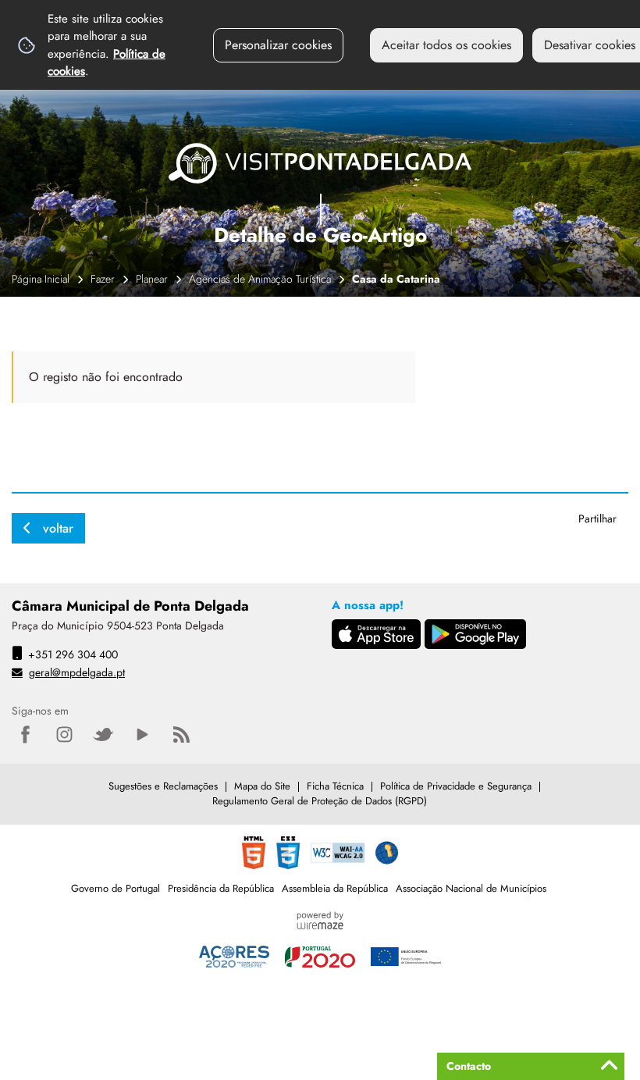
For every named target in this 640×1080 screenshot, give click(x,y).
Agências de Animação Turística (260, 279)
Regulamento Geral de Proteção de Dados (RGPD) (319, 800)
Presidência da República (221, 888)
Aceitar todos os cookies (446, 45)
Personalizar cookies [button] (278, 45)
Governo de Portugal (115, 888)
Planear (152, 279)
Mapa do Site (262, 786)
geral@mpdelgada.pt (77, 672)
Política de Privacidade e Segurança (456, 786)
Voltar (58, 528)
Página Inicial (40, 279)
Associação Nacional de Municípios (471, 888)
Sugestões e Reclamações (163, 786)
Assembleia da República (335, 888)
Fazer (103, 279)
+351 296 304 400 (73, 654)
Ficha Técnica (335, 786)
